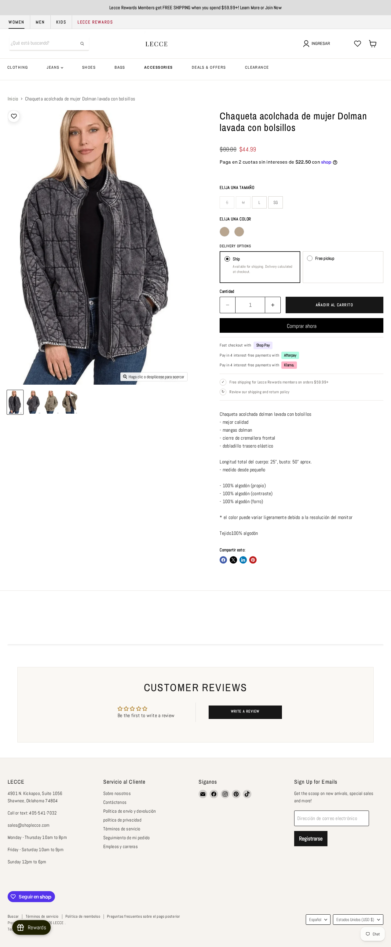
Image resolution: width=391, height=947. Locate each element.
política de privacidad (122, 820)
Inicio (13, 99)
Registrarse (311, 838)
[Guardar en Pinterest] (253, 560)
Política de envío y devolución (129, 811)
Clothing (17, 67)
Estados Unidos (355, 919)
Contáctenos (115, 802)
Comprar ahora (301, 325)
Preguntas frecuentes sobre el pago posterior (143, 916)
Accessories (158, 67)
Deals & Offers (209, 67)
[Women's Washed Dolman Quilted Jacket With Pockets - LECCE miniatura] (15, 402)
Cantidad (227, 291)
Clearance (257, 67)
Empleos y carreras (120, 846)
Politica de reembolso (82, 916)
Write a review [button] (245, 711)
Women (16, 22)
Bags (120, 67)
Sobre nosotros (117, 793)
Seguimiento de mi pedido (126, 837)
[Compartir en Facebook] (223, 560)
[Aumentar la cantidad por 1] (273, 305)
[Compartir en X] (233, 560)
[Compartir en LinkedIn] (243, 560)
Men (40, 22)
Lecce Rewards (95, 22)
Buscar (13, 916)
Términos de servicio (122, 829)
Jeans (54, 67)
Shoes (89, 67)
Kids (61, 22)
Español (315, 919)
